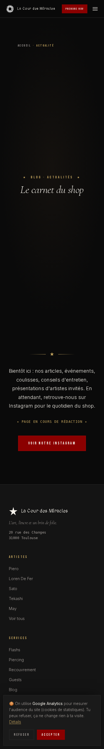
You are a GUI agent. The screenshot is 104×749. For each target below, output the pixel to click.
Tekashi (16, 598)
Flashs (14, 649)
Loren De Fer (21, 578)
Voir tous (17, 618)
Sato (13, 588)
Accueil (24, 45)
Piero (14, 568)
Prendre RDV (74, 9)
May (13, 608)
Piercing (16, 659)
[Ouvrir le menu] (95, 9)
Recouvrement (22, 669)
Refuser (21, 735)
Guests (15, 679)
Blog (13, 689)
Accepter (51, 735)
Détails (15, 722)
